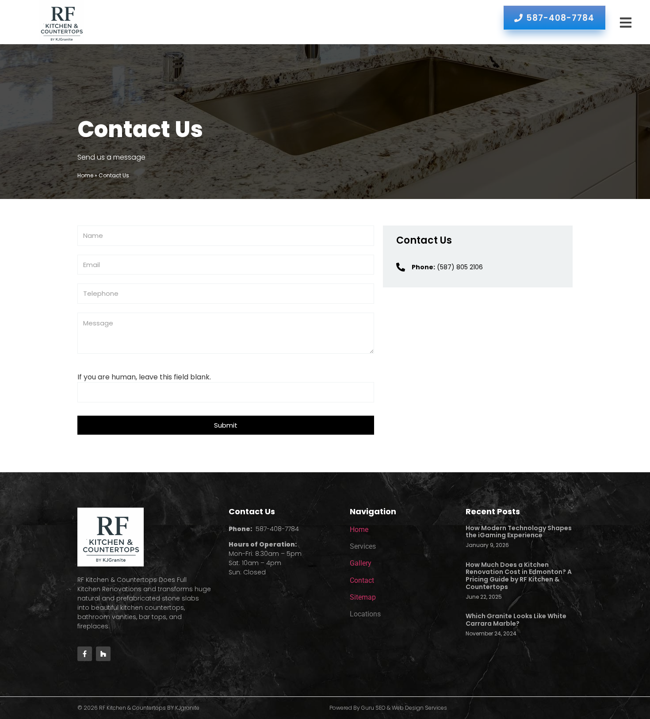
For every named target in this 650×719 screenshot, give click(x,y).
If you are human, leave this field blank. (144, 377)
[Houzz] (103, 653)
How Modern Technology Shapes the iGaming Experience (519, 532)
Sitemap (363, 597)
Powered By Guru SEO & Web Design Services (388, 707)
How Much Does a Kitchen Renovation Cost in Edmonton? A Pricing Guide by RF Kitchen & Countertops (519, 575)
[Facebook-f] (84, 653)
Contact (362, 580)
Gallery (360, 563)
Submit (225, 425)
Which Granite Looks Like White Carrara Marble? (516, 620)
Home (85, 175)
